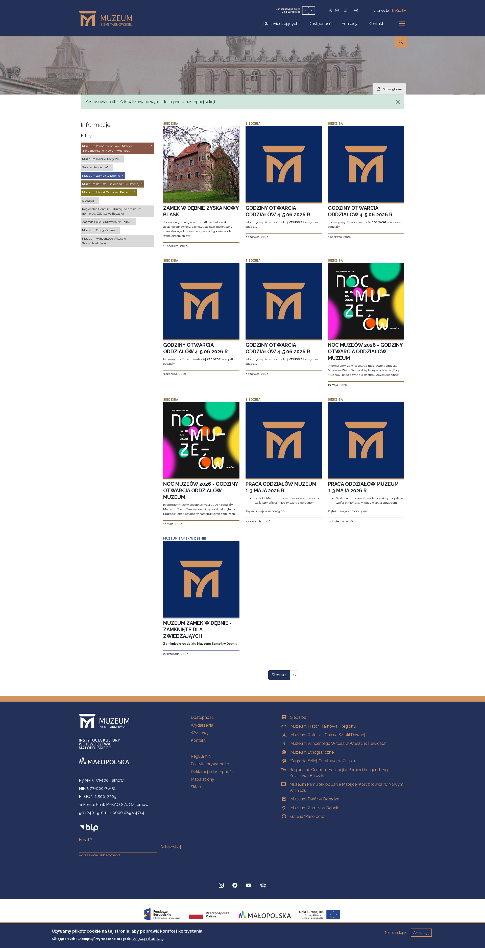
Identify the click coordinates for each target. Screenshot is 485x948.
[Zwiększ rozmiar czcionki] (330, 10)
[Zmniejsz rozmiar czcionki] (337, 10)
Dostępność (319, 23)
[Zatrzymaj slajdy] (356, 10)
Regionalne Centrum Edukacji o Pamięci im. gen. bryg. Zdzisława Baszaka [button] (112, 211)
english (399, 10)
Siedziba (298, 717)
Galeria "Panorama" (307, 816)
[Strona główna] (107, 18)
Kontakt (376, 23)
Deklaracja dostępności (212, 771)
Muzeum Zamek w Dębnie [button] (101, 175)
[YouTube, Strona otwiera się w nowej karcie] (248, 885)
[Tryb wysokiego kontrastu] (345, 10)
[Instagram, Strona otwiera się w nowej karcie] (221, 885)
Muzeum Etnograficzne (312, 752)
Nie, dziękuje (395, 933)
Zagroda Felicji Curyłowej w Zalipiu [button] (106, 222)
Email (84, 839)
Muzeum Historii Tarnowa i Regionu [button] (107, 192)
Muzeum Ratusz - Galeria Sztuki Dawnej (327, 734)
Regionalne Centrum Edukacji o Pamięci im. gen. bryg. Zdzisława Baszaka (339, 772)
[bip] (89, 827)
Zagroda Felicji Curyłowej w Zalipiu (322, 760)
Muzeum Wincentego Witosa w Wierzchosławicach (338, 743)
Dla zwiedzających (280, 23)
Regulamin (201, 756)
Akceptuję (421, 933)
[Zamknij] (398, 102)
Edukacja (350, 23)
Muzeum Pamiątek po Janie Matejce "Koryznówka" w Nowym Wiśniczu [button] (107, 148)
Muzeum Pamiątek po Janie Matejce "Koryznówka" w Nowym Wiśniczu (346, 787)
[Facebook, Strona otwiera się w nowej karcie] (235, 885)
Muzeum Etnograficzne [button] (98, 230)
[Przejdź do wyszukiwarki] (401, 42)
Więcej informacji (148, 938)
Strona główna (392, 89)
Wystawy (200, 732)
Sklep (196, 786)
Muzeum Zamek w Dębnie (314, 807)
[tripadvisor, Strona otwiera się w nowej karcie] (263, 886)
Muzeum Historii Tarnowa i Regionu (323, 726)
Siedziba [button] (88, 200)
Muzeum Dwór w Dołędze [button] (100, 159)
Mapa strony (202, 779)
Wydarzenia (202, 725)
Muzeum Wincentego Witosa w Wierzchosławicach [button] (104, 241)
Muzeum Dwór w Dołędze (314, 799)
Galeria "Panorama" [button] (95, 167)
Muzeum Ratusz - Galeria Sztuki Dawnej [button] (110, 184)
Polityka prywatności (210, 763)
